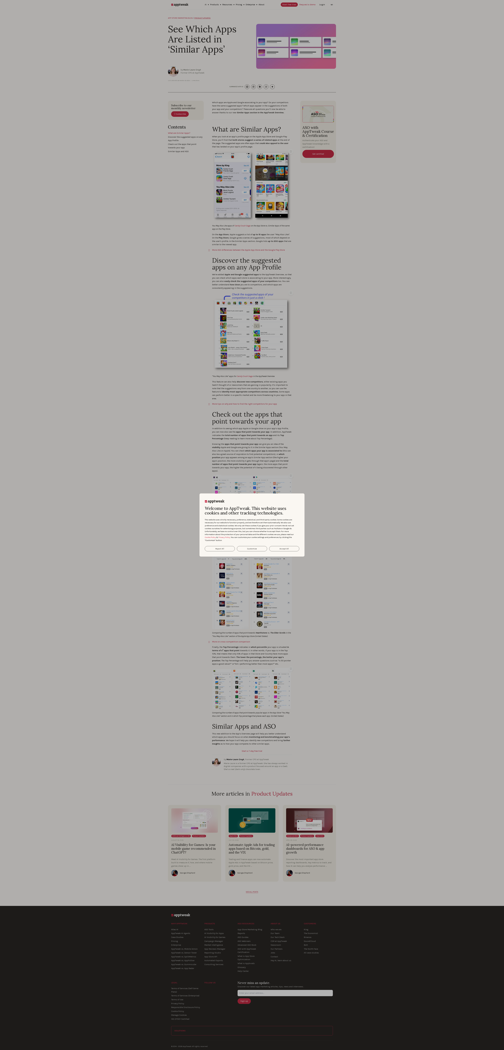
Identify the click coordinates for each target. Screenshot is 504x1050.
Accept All (284, 549)
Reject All (219, 549)
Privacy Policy (224, 537)
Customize (252, 549)
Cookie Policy (210, 537)
